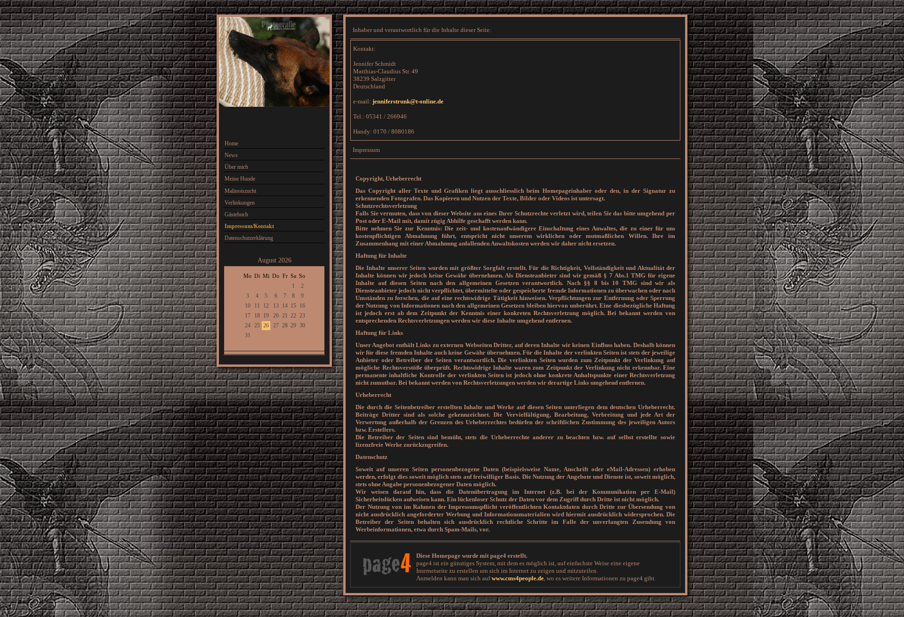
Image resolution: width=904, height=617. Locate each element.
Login (474, 607)
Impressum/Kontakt (249, 226)
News (231, 155)
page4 (458, 607)
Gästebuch (236, 214)
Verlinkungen (240, 202)
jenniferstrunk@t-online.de (408, 101)
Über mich (236, 167)
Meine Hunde (240, 178)
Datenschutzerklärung (249, 238)
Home (231, 143)
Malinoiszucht (240, 191)
